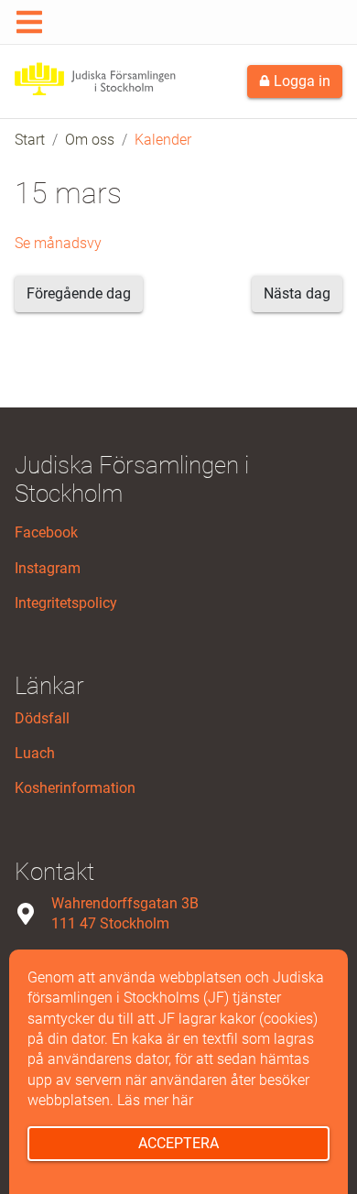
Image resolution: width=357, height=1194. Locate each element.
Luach (35, 753)
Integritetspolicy (66, 603)
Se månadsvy (58, 243)
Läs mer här (155, 1100)
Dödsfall (42, 718)
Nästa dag (297, 293)
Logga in (300, 81)
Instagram (48, 568)
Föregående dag (79, 293)
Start (30, 139)
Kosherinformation (75, 788)
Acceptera (178, 1143)
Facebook (46, 532)
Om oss (89, 139)
